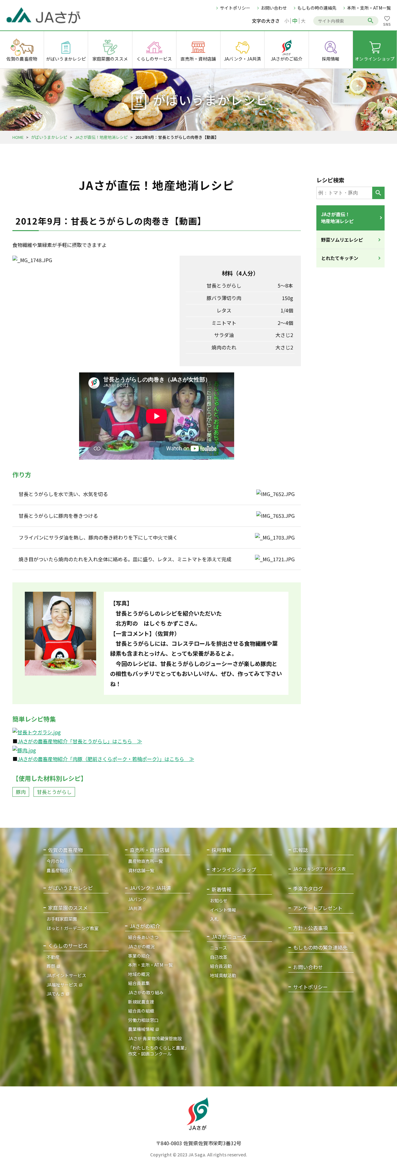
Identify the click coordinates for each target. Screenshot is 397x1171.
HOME (18, 137)
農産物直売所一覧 (145, 861)
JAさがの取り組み (145, 992)
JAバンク (137, 899)
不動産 (53, 957)
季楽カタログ (308, 888)
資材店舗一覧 (141, 870)
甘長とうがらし (54, 791)
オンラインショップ (234, 869)
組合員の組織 (141, 1011)
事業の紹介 (139, 956)
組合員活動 (221, 966)
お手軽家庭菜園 (62, 919)
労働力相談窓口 (143, 1020)
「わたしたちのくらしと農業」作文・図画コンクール (158, 1051)
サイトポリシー (235, 8)
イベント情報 (223, 910)
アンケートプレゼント (317, 908)
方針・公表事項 (310, 928)
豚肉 (21, 791)
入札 (214, 919)
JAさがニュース (229, 936)
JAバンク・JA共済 (150, 887)
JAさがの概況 (141, 946)
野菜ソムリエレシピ (342, 239)
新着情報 (221, 889)
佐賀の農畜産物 (65, 850)
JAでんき (56, 994)
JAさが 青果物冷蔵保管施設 (155, 1038)
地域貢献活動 (223, 975)
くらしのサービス (68, 945)
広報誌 (300, 850)
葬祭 (51, 966)
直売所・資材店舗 (149, 850)
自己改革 (218, 957)
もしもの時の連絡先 (317, 8)
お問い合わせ (274, 8)
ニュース (218, 948)
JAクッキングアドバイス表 (319, 869)
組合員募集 (139, 983)
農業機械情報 (141, 1029)
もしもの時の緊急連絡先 (320, 947)
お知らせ (218, 900)
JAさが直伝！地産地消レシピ (101, 137)
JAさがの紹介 (145, 926)
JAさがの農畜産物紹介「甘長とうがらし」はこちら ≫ (79, 741)
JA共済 (135, 908)
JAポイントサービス (66, 975)
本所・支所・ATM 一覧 (150, 965)
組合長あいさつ (143, 937)
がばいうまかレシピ (49, 137)
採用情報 (221, 850)
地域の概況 (139, 974)
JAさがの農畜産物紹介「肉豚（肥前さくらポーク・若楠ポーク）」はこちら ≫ (105, 759)
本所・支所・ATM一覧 (369, 8)
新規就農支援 (141, 1002)
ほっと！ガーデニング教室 (73, 928)
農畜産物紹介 (60, 870)
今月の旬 (55, 861)
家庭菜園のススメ (68, 907)
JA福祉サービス (62, 985)
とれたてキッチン (339, 258)
